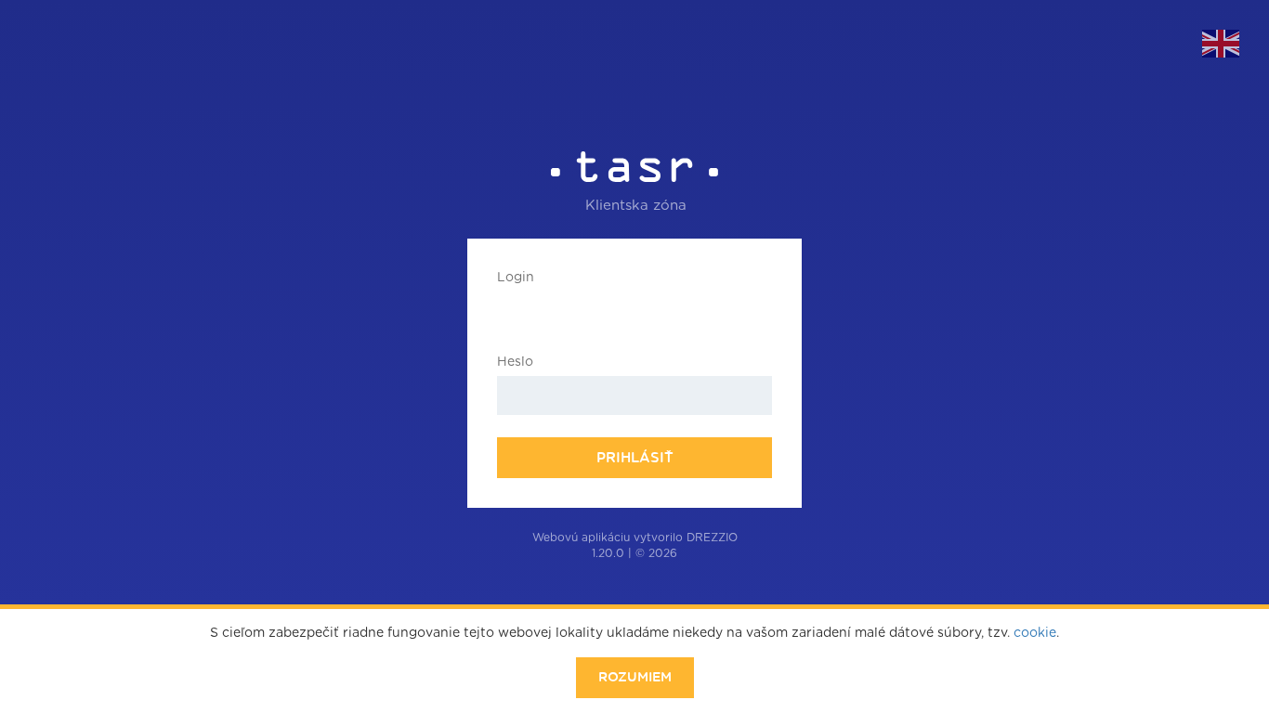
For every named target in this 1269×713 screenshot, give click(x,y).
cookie (1035, 633)
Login (515, 277)
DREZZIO (712, 537)
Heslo (515, 362)
